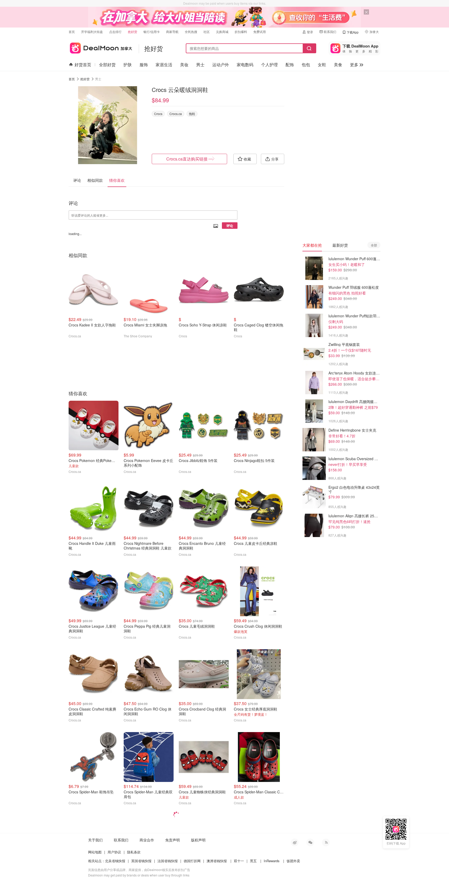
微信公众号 (310, 842)
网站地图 (95, 851)
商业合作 (147, 839)
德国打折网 (192, 860)
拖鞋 (192, 113)
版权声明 (198, 839)
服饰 (144, 65)
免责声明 (172, 839)
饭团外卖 (293, 860)
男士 (200, 65)
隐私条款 (134, 851)
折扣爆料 (241, 31)
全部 (374, 245)
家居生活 (164, 65)
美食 (338, 65)
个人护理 (269, 65)
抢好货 (132, 31)
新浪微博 (295, 842)
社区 (206, 31)
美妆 (184, 65)
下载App (353, 32)
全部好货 (107, 65)
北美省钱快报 (115, 860)
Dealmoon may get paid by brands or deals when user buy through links (138, 875)
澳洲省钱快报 (217, 860)
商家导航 (172, 31)
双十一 (239, 860)
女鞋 (322, 65)
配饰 (290, 65)
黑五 (253, 860)
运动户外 (220, 65)
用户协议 (114, 851)
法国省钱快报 (167, 860)
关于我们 (95, 839)
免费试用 (259, 31)
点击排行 (115, 31)
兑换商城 (222, 31)
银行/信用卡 (151, 31)
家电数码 (245, 65)
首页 (72, 31)
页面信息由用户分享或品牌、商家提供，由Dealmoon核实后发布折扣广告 (139, 869)
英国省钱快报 (141, 860)
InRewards (272, 860)
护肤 (127, 65)
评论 (229, 225)
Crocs (158, 113)
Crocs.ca (175, 113)
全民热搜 (191, 31)
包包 (306, 65)
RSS (326, 842)
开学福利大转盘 (92, 31)
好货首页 (83, 65)
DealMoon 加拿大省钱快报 (100, 47)
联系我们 (330, 31)
